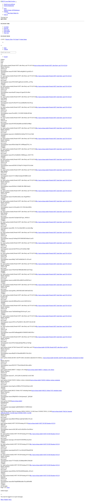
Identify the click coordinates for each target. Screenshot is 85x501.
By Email (16, 39)
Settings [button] (6, 11)
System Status (23, 39)
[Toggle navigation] (1, 45)
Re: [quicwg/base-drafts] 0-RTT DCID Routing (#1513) (45, 433)
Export (6, 56)
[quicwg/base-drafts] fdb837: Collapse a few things (40, 369)
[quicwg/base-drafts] (16, 401)
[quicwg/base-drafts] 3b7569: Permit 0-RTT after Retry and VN (51, 347)
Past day (6, 28)
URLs (10, 499)
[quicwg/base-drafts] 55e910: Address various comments (45, 380)
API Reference (16, 10)
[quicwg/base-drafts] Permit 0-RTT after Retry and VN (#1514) (50, 65)
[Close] (1, 494)
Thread (6, 49)
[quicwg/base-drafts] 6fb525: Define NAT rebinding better (46, 390)
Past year (6, 33)
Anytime (6, 27)
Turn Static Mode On (12, 13)
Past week (6, 30)
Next (8, 487)
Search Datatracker (9, 5)
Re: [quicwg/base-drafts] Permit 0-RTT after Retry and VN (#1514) (54, 76)
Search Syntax (8, 10)
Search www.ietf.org (9, 4)
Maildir (6, 499)
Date (5, 48)
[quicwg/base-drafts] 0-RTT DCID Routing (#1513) (41, 423)
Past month (7, 31)
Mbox (2, 499)
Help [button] (5, 8)
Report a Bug (9, 39)
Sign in (6, 14)
